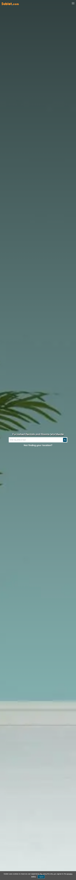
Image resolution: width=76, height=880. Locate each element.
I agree (41, 877)
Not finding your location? (38, 445)
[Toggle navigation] (73, 3)
